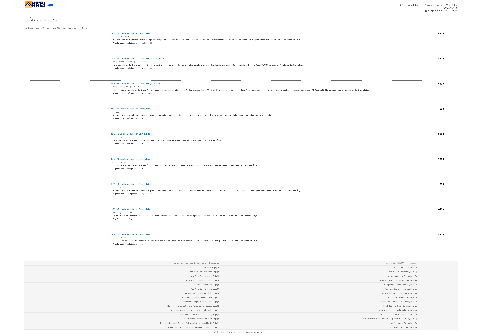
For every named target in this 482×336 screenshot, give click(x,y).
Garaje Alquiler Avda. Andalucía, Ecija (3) (400, 284)
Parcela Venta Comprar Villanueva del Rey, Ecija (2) (198, 314)
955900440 (451, 7)
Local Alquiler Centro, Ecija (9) (405, 267)
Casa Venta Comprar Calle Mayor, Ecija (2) (399, 293)
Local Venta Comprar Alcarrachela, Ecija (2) (201, 319)
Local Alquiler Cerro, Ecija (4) (207, 284)
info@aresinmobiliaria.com (442, 10)
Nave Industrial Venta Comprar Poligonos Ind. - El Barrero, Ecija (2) (192, 327)
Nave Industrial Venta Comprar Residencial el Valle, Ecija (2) (195, 310)
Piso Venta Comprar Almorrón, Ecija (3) (401, 289)
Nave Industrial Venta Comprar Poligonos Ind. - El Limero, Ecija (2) (390, 319)
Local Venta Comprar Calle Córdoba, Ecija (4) (398, 280)
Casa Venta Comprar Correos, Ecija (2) (401, 327)
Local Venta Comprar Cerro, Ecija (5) (204, 276)
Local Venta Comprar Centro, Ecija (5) (401, 276)
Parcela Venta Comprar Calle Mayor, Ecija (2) (398, 301)
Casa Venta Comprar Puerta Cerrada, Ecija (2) (200, 297)
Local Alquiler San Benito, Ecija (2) (403, 323)
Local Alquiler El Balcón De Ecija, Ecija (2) (400, 306)
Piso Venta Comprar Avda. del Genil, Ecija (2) (201, 301)
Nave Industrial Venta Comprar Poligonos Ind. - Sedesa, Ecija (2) (193, 306)
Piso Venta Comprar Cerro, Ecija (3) (205, 289)
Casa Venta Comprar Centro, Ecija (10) (203, 267)
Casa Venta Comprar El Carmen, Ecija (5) (202, 280)
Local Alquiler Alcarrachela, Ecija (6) (402, 272)
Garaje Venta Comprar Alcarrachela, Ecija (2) (399, 314)
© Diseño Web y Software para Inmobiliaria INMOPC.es (239, 332)
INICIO (29, 17)
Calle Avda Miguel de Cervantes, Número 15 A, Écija (429, 5)
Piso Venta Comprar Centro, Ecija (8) (204, 272)
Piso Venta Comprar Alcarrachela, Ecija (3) (202, 293)
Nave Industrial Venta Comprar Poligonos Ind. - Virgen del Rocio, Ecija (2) (189, 323)
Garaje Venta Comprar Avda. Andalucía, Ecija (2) (397, 310)
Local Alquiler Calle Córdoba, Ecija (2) (402, 297)
